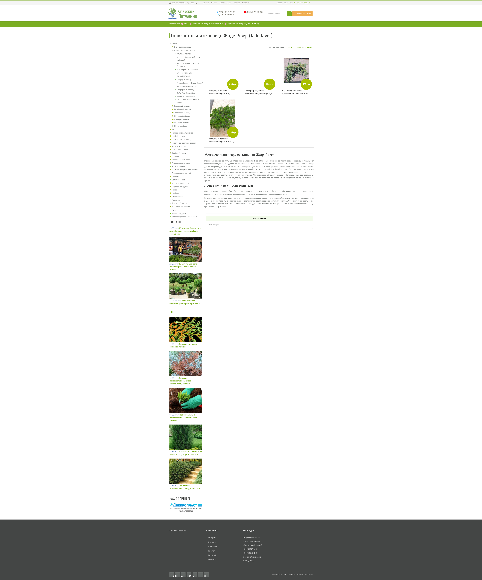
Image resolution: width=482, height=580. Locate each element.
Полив (174, 190)
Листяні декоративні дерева (184, 143)
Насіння (175, 193)
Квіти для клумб (179, 146)
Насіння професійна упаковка (184, 217)
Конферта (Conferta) (185, 90)
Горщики (175, 176)
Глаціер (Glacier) (184, 80)
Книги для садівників (181, 207)
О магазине (212, 546)
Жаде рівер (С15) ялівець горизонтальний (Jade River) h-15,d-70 (259, 94)
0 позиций (304, 14)
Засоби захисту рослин (182, 160)
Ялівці (174, 43)
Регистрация (305, 3)
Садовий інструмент (180, 186)
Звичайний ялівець (182, 113)
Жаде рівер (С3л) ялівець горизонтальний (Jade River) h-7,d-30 (222, 142)
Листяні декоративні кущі (182, 139)
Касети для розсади (180, 183)
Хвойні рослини (178, 136)
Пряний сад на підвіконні (182, 133)
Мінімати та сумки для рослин (185, 170)
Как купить (212, 538)
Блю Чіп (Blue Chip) (185, 73)
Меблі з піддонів (179, 213)
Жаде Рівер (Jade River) (187, 86)
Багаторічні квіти (179, 180)
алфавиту (307, 47)
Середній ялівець (181, 119)
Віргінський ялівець (182, 47)
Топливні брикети (179, 203)
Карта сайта (212, 555)
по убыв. (288, 47)
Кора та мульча (178, 166)
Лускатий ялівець (181, 123)
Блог (172, 312)
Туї (173, 129)
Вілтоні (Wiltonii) (183, 76)
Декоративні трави (180, 149)
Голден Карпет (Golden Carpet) (190, 83)
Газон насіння (178, 197)
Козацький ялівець (182, 106)
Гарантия (211, 551)
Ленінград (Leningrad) (186, 96)
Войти (296, 3)
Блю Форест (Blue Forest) (187, 70)
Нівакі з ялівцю (180, 126)
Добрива (175, 156)
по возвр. (298, 47)
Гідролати (176, 200)
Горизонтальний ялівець (184, 50)
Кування (175, 210)
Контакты (212, 560)
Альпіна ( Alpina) (184, 54)
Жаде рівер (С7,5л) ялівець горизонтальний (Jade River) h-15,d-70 (295, 94)
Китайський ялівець (182, 109)
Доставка (212, 542)
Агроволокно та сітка (181, 163)
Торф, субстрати (179, 153)
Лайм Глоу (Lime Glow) (186, 93)
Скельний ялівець (182, 116)
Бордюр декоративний (181, 173)
